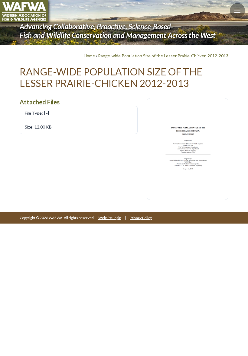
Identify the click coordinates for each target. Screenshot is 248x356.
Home (89, 55)
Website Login (109, 217)
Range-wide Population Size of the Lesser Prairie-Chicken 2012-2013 (163, 55)
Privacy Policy (141, 217)
